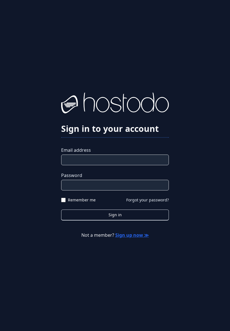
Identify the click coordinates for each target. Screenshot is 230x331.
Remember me (82, 200)
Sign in (115, 214)
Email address (76, 150)
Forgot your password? (147, 200)
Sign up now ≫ (132, 235)
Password (71, 175)
